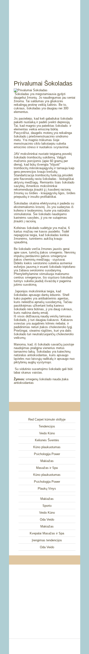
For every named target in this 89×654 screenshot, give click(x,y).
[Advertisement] (44, 34)
